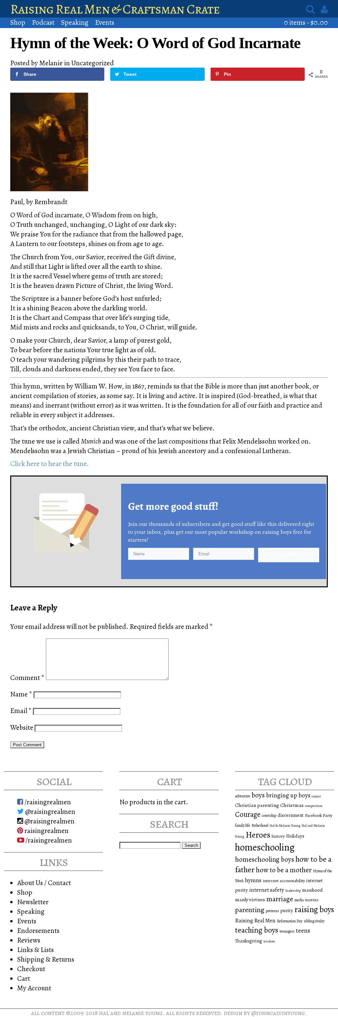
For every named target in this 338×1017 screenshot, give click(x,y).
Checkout (31, 968)
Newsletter (33, 902)
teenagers (287, 931)
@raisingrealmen (49, 811)
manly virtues (250, 899)
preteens (272, 910)
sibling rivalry (314, 921)
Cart (23, 978)
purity (286, 910)
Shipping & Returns (45, 959)
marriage (279, 899)
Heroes (258, 835)
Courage (247, 814)
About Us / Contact (44, 882)
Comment (27, 677)
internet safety (266, 890)
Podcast (43, 22)
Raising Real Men (255, 920)
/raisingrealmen (47, 802)
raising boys (314, 909)
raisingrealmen (46, 830)
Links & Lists (35, 949)
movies (312, 900)
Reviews (28, 940)
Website (21, 727)
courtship (269, 815)
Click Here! (289, 555)
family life (242, 825)
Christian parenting (257, 805)
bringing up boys (288, 795)
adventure (242, 796)
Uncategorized (92, 63)
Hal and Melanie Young (131, 1013)
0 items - (306, 22)
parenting (249, 910)
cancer (316, 796)
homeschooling (265, 847)
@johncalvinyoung (278, 1013)
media (299, 900)
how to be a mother (284, 870)
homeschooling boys (264, 859)
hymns (253, 880)
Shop (17, 22)
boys (258, 795)
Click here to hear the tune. (49, 463)
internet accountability (284, 881)
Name (21, 694)
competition (313, 805)
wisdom (269, 941)
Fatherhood (260, 825)
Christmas (292, 805)
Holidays (295, 836)
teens (303, 930)
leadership (293, 890)
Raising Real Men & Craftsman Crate (115, 9)
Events (104, 22)
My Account (34, 988)
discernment (291, 815)
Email (21, 710)
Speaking (74, 22)
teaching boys (256, 930)
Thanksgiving (248, 941)
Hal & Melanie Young (285, 825)
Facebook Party (318, 815)
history (278, 836)
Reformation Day (289, 921)
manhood (312, 889)
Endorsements (38, 930)
